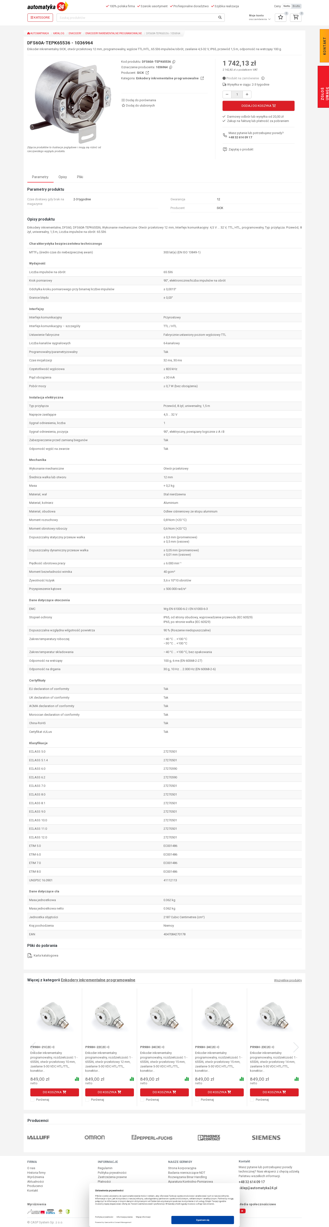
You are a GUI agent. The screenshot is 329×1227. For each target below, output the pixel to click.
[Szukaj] (220, 17)
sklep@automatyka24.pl (258, 1188)
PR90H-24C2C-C (207, 1047)
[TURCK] (279, 1137)
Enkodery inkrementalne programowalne (114, 33)
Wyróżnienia (35, 1177)
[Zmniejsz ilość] (227, 95)
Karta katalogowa (45, 955)
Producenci (35, 1186)
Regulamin (105, 1168)
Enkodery (75, 33)
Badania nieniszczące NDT (186, 1172)
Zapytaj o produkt (241, 149)
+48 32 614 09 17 (240, 137)
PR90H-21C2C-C (42, 1047)
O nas (31, 1168)
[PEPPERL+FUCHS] (107, 1137)
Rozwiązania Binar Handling (187, 1177)
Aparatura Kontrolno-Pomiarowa (190, 1181)
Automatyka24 (39, 33)
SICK (141, 72)
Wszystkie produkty (288, 980)
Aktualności (35, 1181)
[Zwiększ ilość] (247, 95)
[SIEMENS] (222, 1137)
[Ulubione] (280, 17)
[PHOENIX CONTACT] (164, 1137)
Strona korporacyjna (182, 1168)
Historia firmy (36, 1172)
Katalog (58, 33)
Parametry (40, 177)
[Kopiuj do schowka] (173, 62)
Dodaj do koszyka (257, 106)
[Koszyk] (296, 17)
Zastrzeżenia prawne (112, 1177)
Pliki (80, 177)
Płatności (104, 1181)
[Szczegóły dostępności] (262, 78)
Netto (286, 6)
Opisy (63, 177)
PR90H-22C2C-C (97, 1047)
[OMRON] (50, 1137)
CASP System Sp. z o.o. (47, 1222)
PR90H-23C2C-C (262, 1047)
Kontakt (32, 1190)
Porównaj (42, 1099)
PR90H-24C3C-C (152, 1047)
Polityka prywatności (112, 1172)
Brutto (296, 6)
